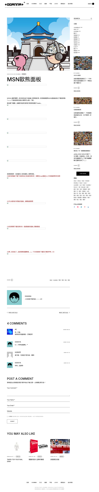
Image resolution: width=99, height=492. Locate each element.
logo (85, 182)
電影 (81, 199)
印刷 (78, 189)
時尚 (81, 195)
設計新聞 (75, 52)
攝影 (86, 193)
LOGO (56, 482)
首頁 (28, 482)
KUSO (81, 182)
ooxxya (18, 342)
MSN (51, 280)
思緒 (75, 193)
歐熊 (63, 280)
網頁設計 (62, 456)
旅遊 (78, 195)
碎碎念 (75, 197)
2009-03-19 (32, 456)
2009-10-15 (67, 363)
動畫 (75, 33)
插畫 (83, 193)
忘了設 (75, 46)
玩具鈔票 (18, 352)
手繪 (80, 193)
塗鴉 (75, 191)
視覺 (75, 199)
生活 (40, 482)
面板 (69, 280)
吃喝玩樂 (75, 35)
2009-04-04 (53, 456)
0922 (75, 29)
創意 (75, 189)
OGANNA (17, 74)
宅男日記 (18, 456)
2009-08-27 (10, 456)
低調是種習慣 (77, 109)
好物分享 (40, 456)
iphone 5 (76, 182)
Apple (79, 180)
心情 (88, 191)
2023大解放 (77, 75)
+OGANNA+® (77, 27)
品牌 (89, 189)
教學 (60, 280)
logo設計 (76, 184)
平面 (50, 482)
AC (16, 329)
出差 (87, 187)
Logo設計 (76, 31)
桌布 (84, 195)
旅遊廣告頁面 (54, 459)
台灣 (81, 189)
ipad (83, 180)
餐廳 (84, 199)
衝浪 (88, 197)
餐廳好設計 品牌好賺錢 (36, 459)
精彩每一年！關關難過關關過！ (82, 151)
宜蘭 (80, 191)
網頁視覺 (79, 197)
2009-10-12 (67, 352)
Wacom (83, 187)
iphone (87, 180)
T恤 (79, 187)
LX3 (81, 184)
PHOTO (75, 187)
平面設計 (75, 44)
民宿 (90, 195)
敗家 (75, 48)
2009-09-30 (10, 74)
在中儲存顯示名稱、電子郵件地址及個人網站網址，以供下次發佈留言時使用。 (26, 416)
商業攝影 (75, 37)
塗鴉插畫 (24, 74)
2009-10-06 (66, 342)
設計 (66, 280)
